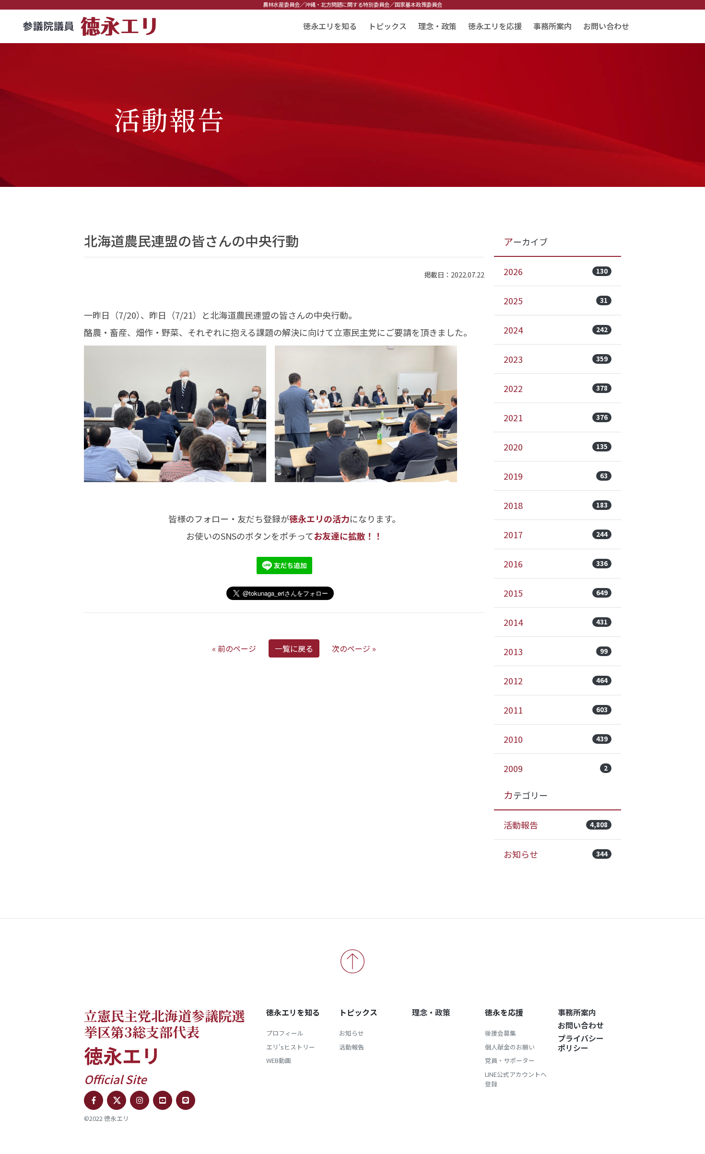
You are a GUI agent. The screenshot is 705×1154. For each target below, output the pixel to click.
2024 (556, 329)
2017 (556, 534)
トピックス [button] (387, 26)
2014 (556, 622)
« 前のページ (234, 648)
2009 (556, 768)
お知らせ (556, 854)
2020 (556, 446)
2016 (556, 563)
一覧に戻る (294, 648)
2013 (556, 651)
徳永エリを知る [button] (330, 26)
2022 (556, 388)
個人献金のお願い (510, 1046)
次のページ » (354, 648)
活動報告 (556, 825)
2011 (556, 710)
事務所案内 (552, 26)
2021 (556, 417)
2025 (556, 300)
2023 (556, 359)
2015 (556, 593)
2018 (556, 505)
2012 (556, 680)
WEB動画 (278, 1060)
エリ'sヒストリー (290, 1046)
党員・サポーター (510, 1060)
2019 (556, 476)
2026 (556, 271)
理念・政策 (437, 26)
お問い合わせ (606, 26)
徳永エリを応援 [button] (495, 26)
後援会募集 (500, 1033)
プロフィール (285, 1033)
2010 (556, 739)
